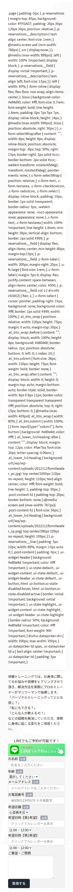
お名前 (13, 758)
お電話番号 (16, 794)
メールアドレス (19, 781)
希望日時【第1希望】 (23, 817)
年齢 (11, 771)
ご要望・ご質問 (19, 853)
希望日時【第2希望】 (23, 835)
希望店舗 (14, 806)
